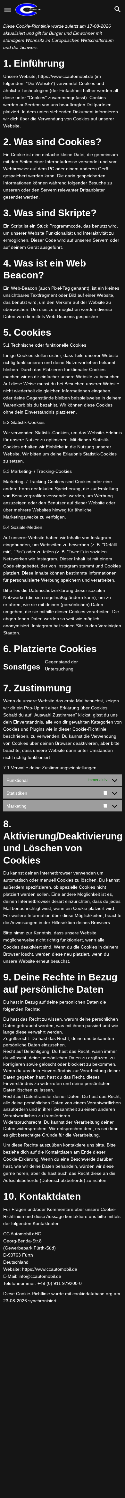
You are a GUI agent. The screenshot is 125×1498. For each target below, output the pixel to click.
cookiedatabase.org (92, 1293)
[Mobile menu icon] (7, 10)
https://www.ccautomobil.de (65, 76)
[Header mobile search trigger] (117, 9)
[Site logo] (29, 9)
